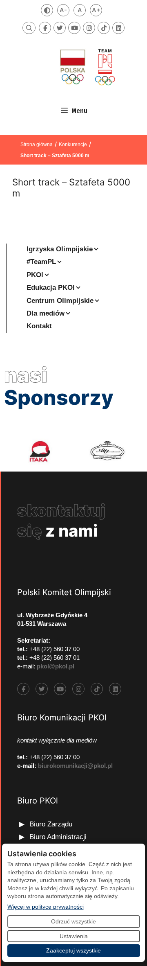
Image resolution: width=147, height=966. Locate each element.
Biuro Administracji (58, 837)
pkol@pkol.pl (55, 666)
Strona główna (36, 144)
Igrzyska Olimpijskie (60, 249)
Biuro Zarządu (50, 824)
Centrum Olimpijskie (60, 301)
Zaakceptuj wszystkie (73, 950)
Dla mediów (46, 313)
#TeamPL (41, 262)
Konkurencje (73, 144)
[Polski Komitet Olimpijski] (86, 67)
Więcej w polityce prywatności (45, 906)
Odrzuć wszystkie (73, 921)
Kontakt (39, 326)
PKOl (35, 275)
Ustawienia (74, 936)
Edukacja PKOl (51, 287)
